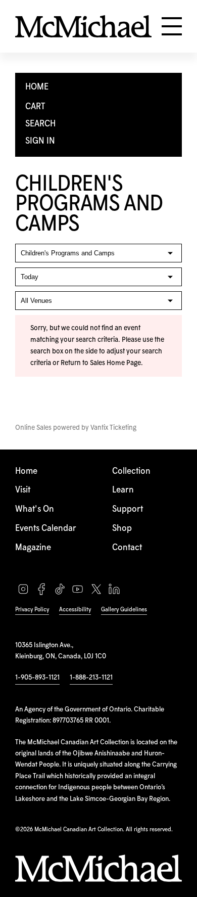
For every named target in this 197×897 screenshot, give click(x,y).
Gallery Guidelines (124, 609)
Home (26, 471)
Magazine (33, 548)
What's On (34, 509)
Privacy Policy (32, 609)
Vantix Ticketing (113, 427)
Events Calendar (45, 528)
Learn (123, 490)
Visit (22, 490)
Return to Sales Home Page (101, 363)
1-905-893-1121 (37, 677)
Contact (127, 548)
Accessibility (75, 609)
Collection (131, 471)
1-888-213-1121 (91, 677)
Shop (122, 528)
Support (127, 509)
